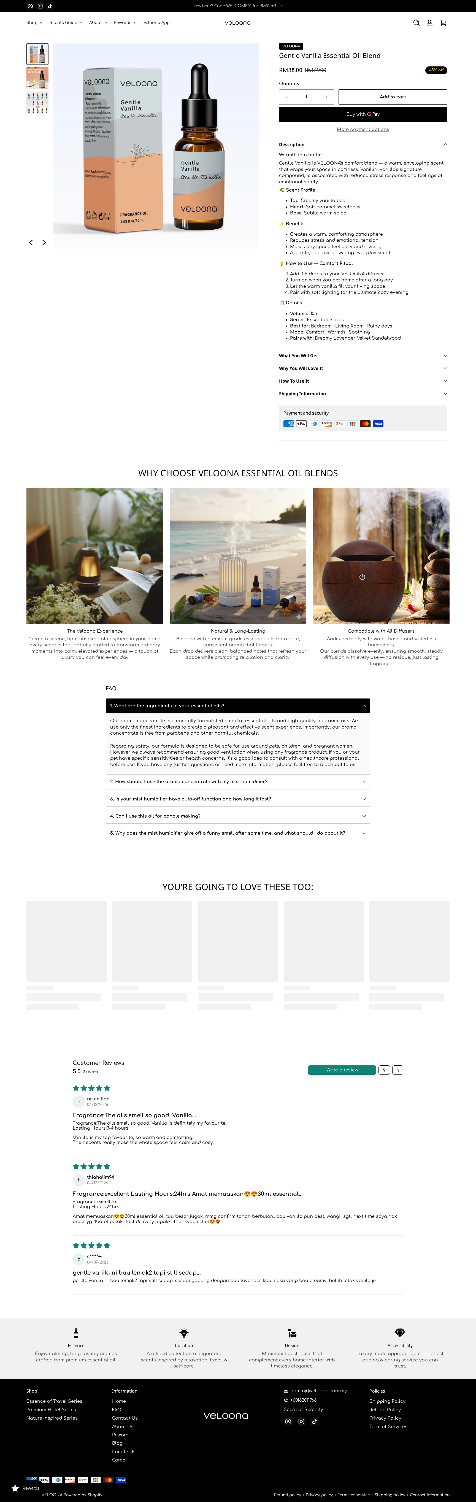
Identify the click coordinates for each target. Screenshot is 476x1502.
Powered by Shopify (83, 1495)
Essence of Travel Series (54, 1401)
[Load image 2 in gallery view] (37, 78)
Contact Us (125, 1418)
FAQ (116, 1409)
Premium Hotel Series (51, 1409)
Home (119, 1401)
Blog (117, 1443)
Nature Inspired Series (52, 1418)
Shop (31, 22)
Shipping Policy (387, 1401)
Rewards (122, 22)
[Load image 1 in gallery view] (37, 54)
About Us (122, 1426)
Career (119, 1460)
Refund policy (287, 1495)
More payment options (363, 129)
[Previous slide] (30, 242)
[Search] (416, 22)
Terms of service (354, 1495)
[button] (416, 22)
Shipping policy (390, 1495)
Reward (120, 1435)
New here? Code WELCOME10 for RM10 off (234, 6)
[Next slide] (44, 242)
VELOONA (291, 46)
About (95, 22)
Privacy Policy (385, 1418)
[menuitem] (66, 1401)
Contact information (430, 1495)
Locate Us (124, 1451)
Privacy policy (319, 1495)
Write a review (342, 1070)
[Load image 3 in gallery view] (37, 103)
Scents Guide (63, 22)
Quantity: (289, 83)
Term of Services (388, 1426)
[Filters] (384, 1070)
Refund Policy (385, 1409)
